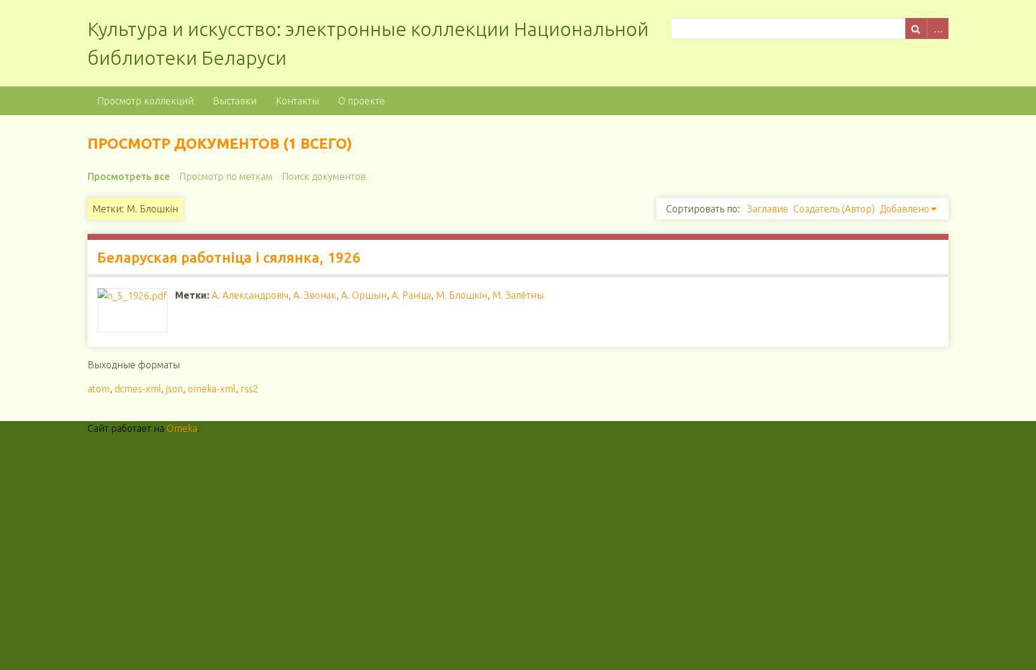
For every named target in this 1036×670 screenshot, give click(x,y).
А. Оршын (364, 295)
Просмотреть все (129, 176)
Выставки (235, 100)
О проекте (361, 100)
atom (99, 388)
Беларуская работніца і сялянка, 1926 (229, 258)
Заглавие (767, 208)
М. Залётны (518, 295)
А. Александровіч (250, 295)
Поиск (916, 28)
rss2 (249, 388)
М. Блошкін (461, 295)
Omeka (182, 428)
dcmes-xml (138, 388)
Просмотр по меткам (225, 176)
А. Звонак (314, 295)
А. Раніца (411, 295)
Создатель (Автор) (834, 208)
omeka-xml (212, 388)
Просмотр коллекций (145, 100)
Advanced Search (937, 28)
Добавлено (904, 208)
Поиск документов (324, 176)
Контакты (297, 100)
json (174, 388)
